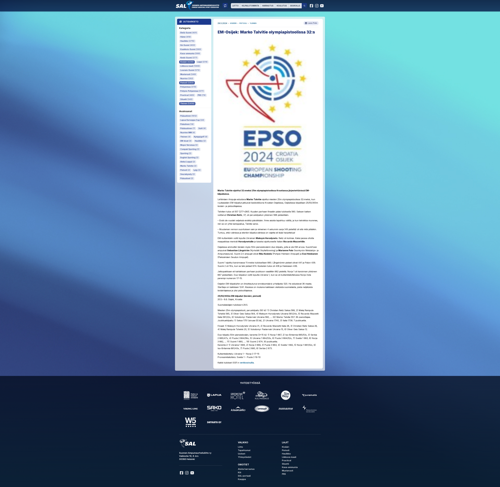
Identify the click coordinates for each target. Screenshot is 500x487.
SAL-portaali (244, 475)
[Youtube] (322, 5)
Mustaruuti (287, 470)
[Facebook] (311, 5)
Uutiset (241, 453)
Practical (286, 460)
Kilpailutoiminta (250, 6)
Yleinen (253, 23)
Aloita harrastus (246, 469)
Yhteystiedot (244, 457)
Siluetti (285, 464)
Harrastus (267, 6)
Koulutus (282, 6)
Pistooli (243, 23)
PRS (284, 474)
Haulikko (286, 453)
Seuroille (295, 6)
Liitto (235, 6)
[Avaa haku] (304, 5)
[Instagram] (316, 5)
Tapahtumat (244, 450)
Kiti (239, 472)
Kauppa (242, 479)
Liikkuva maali (289, 457)
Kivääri (233, 23)
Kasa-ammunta (290, 467)
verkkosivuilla (247, 362)
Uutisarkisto (190, 21)
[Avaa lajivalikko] (225, 5)
